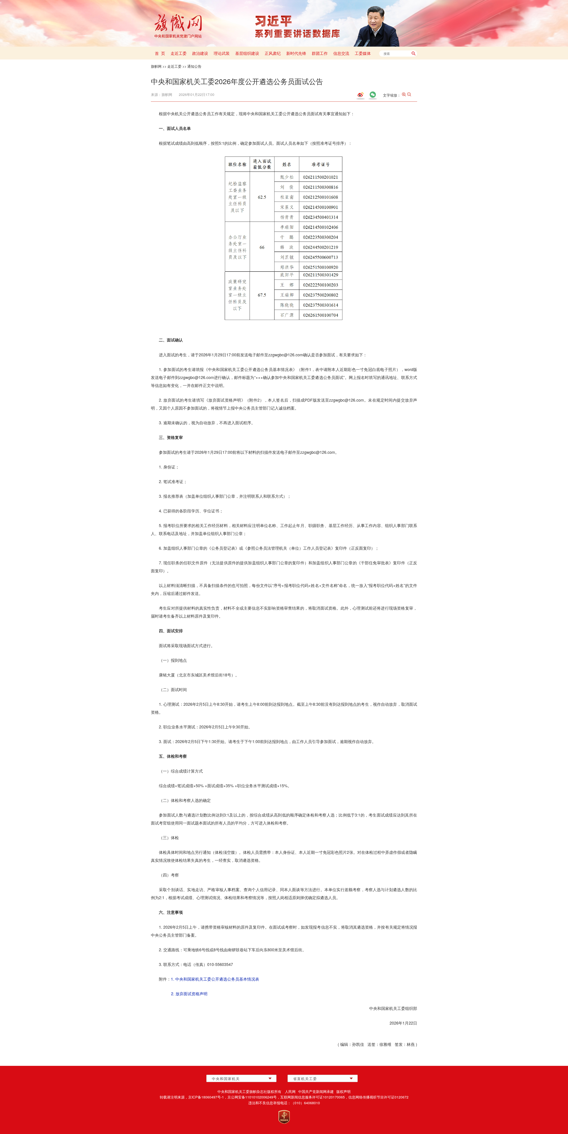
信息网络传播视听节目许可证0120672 (378, 1097)
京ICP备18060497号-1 (206, 1097)
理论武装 (222, 53)
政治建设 (200, 53)
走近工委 (179, 53)
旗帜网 (156, 66)
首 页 (160, 53)
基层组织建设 (247, 53)
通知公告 (194, 66)
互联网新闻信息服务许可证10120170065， (314, 1097)
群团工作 (320, 53)
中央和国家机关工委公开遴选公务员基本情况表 (217, 979)
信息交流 (341, 53)
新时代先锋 (296, 53)
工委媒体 (363, 53)
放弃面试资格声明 (191, 993)
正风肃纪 (273, 53)
